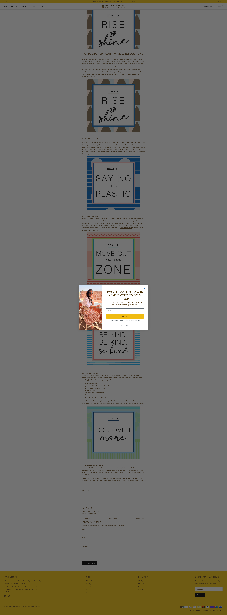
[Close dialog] (145, 287)
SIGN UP (125, 316)
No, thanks (125, 325)
